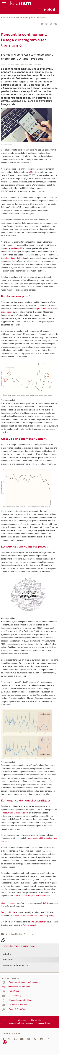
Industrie (7, 954)
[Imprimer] (42, 24)
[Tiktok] (48, 1039)
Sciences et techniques (22, 17)
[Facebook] (3, 1039)
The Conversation (38, 922)
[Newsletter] (41, 1039)
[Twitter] (9, 1039)
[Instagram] (28, 1039)
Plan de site (36, 1020)
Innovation (41, 17)
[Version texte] (46, 24)
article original (30, 925)
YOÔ (31, 172)
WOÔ (45, 903)
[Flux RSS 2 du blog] (34, 1039)
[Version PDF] (51, 24)
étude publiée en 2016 (14, 248)
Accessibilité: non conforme (21, 1023)
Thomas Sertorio (8, 903)
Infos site (22, 1020)
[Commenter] (3, 940)
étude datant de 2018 (14, 258)
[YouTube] (22, 1039)
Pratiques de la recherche (15, 965)
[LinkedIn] (15, 1039)
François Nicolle (8, 912)
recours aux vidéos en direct (15, 813)
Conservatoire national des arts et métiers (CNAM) (32, 916)
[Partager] (55, 24)
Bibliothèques (44, 1023)
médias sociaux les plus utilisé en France (32, 895)
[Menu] (4, 3)
